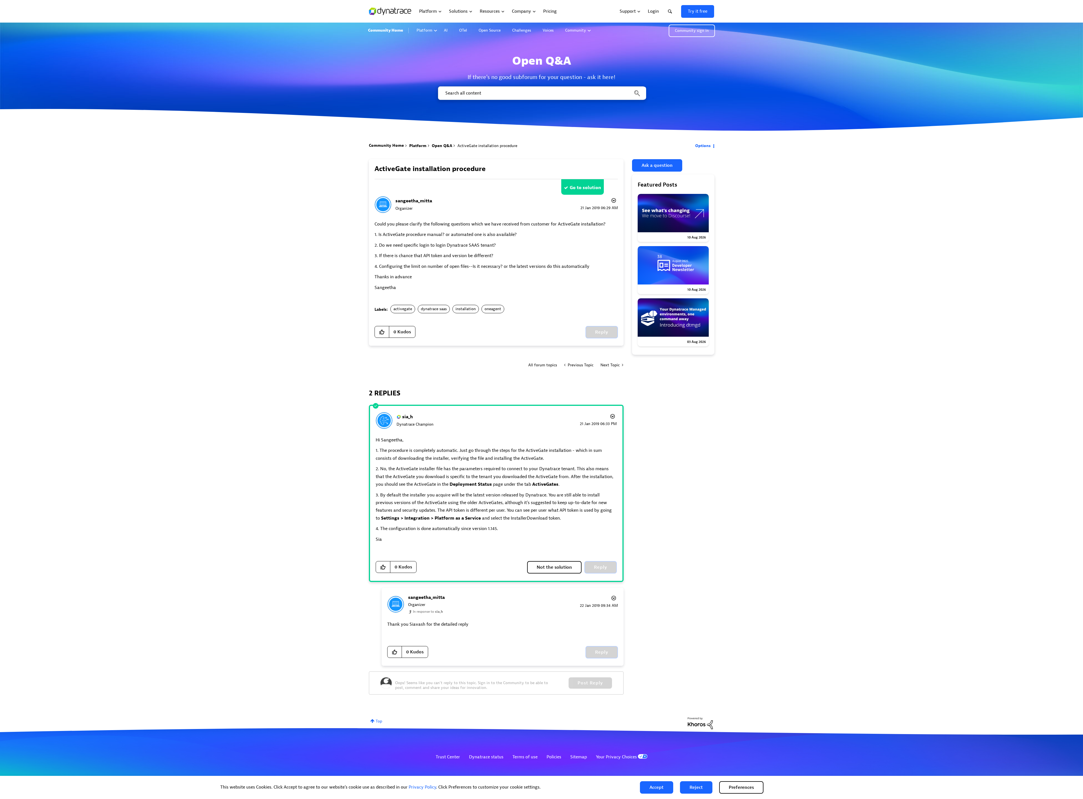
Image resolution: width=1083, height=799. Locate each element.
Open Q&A (442, 145)
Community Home (385, 30)
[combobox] (541, 93)
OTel (463, 30)
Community (575, 30)
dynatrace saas (434, 309)
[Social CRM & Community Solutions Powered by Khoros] (700, 723)
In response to (428, 611)
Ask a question (657, 165)
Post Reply (590, 683)
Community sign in (692, 30)
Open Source (490, 30)
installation (465, 309)
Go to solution (585, 188)
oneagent (493, 309)
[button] (656, 787)
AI (446, 30)
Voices (548, 30)
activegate (402, 309)
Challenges (521, 30)
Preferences (741, 787)
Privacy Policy (422, 787)
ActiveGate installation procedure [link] (487, 145)
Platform (424, 30)
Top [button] (379, 721)
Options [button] (703, 145)
